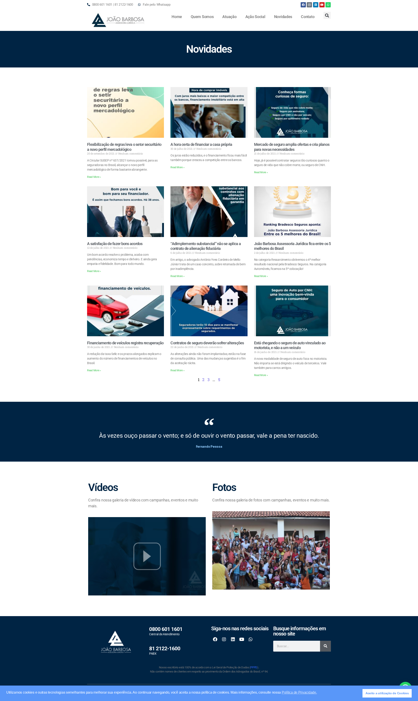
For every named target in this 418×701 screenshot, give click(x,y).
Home (177, 16)
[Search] (325, 646)
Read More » (94, 176)
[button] (327, 15)
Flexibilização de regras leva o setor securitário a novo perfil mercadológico (124, 147)
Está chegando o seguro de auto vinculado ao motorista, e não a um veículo (290, 345)
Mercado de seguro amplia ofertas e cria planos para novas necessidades (292, 147)
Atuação (229, 16)
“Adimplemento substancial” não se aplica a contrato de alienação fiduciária (205, 246)
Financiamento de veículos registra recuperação (125, 343)
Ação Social (255, 16)
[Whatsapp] (328, 4)
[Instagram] (224, 639)
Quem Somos (202, 16)
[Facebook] (303, 4)
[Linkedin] (315, 4)
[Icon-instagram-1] (309, 4)
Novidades (283, 16)
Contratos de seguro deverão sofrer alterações (207, 343)
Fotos (224, 487)
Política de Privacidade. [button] (299, 692)
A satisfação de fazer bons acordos (115, 243)
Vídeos (103, 487)
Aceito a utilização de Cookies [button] (387, 693)
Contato (307, 16)
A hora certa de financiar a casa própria (201, 144)
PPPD (253, 667)
